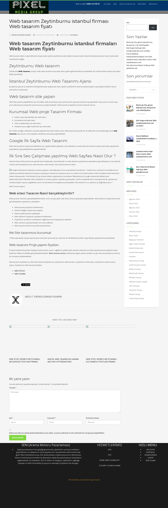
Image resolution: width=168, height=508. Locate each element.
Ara (127, 22)
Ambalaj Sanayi (135, 231)
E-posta (52, 418)
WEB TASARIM (19, 274)
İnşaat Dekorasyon (136, 252)
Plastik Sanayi (134, 294)
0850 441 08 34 (93, 4)
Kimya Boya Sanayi (136, 261)
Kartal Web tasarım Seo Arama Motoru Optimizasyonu (63, 360)
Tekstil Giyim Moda (136, 298)
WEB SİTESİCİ (19, 271)
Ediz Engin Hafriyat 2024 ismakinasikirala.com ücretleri (146, 123)
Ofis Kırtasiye (134, 286)
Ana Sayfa (107, 4)
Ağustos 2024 (134, 199)
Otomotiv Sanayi (135, 290)
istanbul (74, 35)
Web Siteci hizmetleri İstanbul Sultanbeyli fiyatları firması (101, 360)
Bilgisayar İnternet (136, 240)
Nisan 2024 (133, 203)
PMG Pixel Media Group (76, 480)
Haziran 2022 (134, 212)
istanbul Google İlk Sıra (127, 4)
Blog (115, 4)
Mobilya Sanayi (135, 277)
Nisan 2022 (133, 216)
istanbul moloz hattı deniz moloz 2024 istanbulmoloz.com (144, 154)
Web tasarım (153, 4)
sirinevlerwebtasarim (21, 35)
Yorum (12, 388)
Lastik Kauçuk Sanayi (137, 265)
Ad (11, 418)
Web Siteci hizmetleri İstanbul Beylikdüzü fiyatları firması (24, 360)
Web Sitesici (142, 4)
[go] (153, 90)
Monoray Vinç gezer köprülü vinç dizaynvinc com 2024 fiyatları (146, 107)
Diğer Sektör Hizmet (137, 244)
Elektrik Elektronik (136, 248)
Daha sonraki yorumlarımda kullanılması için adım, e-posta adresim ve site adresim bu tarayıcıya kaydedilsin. (57, 433)
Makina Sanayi (135, 269)
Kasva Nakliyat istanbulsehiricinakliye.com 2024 (147, 138)
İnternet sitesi (92, 418)
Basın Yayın (133, 235)
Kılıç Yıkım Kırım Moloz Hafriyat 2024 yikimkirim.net (145, 169)
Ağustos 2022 (134, 207)
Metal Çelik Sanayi (136, 273)
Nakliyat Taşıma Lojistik (138, 281)
